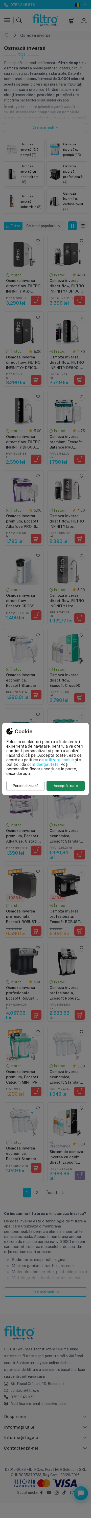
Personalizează (25, 785)
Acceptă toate (66, 785)
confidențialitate (43, 764)
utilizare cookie (59, 759)
